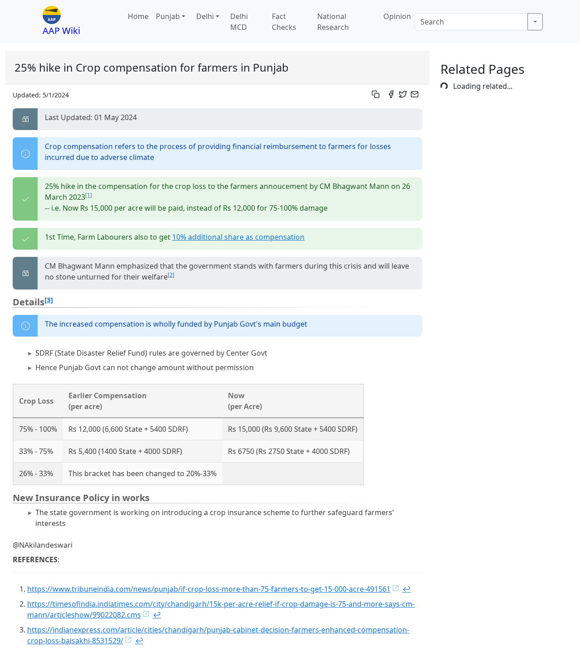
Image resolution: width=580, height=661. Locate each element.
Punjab (168, 16)
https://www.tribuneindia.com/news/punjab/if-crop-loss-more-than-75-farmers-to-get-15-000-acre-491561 (209, 589)
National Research (333, 21)
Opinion (397, 16)
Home (138, 16)
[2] (171, 275)
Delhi (205, 16)
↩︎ (406, 589)
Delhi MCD (239, 21)
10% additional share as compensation (238, 237)
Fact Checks (284, 21)
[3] (48, 299)
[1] (88, 195)
